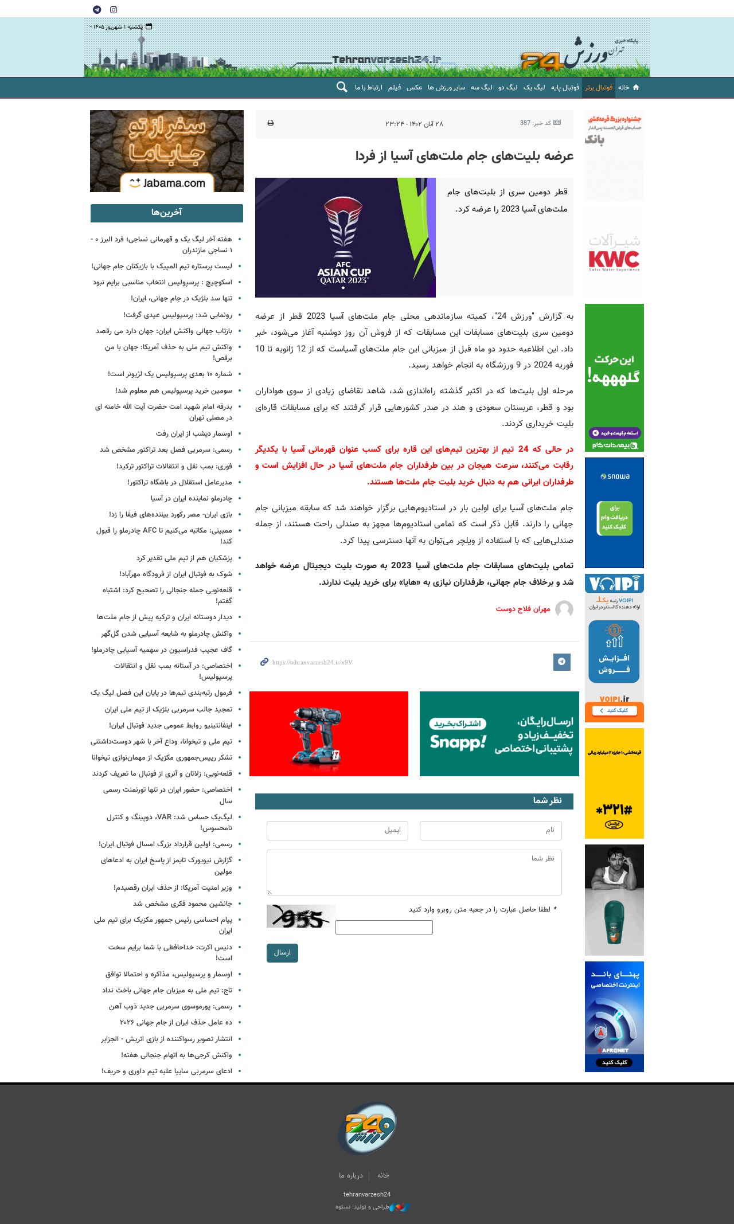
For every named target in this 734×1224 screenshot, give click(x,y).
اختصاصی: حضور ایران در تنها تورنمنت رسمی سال (167, 795)
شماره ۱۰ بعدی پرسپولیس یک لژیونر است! (170, 374)
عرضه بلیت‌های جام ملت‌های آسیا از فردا (464, 156)
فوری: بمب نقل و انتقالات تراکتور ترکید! (174, 466)
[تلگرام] (97, 9)
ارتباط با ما (368, 88)
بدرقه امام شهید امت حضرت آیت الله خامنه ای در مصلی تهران (163, 412)
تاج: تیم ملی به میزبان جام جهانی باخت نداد (167, 990)
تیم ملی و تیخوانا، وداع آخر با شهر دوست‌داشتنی (161, 742)
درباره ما (351, 1176)
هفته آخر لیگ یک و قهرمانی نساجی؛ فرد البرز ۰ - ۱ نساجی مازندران (161, 245)
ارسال (282, 953)
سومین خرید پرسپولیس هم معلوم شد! (173, 391)
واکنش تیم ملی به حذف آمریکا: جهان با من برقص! (168, 353)
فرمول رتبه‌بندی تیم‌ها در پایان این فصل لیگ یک (161, 693)
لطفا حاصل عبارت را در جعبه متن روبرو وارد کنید (482, 910)
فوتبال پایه (565, 88)
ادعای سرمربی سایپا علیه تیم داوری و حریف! (166, 1071)
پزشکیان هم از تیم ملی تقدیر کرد (184, 558)
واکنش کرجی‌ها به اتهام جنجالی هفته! (176, 1055)
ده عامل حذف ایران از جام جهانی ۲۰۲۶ (176, 1023)
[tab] (167, 213)
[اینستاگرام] (113, 9)
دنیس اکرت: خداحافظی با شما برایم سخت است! (170, 953)
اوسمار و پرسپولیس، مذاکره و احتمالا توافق (169, 974)
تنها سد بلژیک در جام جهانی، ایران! (181, 298)
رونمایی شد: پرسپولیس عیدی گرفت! (177, 315)
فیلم (394, 88)
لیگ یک (534, 88)
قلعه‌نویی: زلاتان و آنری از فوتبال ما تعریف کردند (162, 774)
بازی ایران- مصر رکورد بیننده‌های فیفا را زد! (170, 515)
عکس (414, 88)
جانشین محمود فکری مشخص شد (182, 904)
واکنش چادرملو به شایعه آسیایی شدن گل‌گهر (166, 634)
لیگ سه (482, 88)
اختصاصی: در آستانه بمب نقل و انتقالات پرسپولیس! (173, 671)
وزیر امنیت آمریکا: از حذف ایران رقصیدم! (173, 888)
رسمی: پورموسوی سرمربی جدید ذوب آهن (170, 1006)
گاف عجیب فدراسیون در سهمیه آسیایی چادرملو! (161, 650)
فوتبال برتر (598, 88)
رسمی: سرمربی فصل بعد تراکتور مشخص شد (166, 450)
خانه (624, 88)
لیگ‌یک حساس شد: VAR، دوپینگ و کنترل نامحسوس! (169, 823)
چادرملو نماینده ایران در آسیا (191, 499)
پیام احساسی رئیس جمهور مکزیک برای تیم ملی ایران (163, 925)
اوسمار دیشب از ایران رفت (194, 434)
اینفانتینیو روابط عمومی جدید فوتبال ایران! (170, 726)
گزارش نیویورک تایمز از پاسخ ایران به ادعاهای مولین (166, 866)
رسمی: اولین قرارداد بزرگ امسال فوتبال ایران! (165, 844)
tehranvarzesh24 (579, 47)
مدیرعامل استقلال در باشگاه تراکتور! (179, 482)
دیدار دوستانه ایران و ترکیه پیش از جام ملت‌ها (164, 617)
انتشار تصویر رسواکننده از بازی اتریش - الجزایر (166, 1039)
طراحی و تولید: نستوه (362, 1207)
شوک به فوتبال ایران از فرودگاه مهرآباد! (175, 574)
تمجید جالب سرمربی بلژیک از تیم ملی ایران (168, 709)
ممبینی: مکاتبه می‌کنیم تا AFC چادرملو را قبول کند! (164, 536)
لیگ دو (508, 88)
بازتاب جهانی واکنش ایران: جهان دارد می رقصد (164, 331)
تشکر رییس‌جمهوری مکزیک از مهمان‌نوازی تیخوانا (162, 758)
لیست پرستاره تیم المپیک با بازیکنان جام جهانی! (161, 266)
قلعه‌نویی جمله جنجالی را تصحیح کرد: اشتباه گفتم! (167, 596)
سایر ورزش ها (446, 88)
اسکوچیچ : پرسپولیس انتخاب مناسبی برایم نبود (162, 282)
